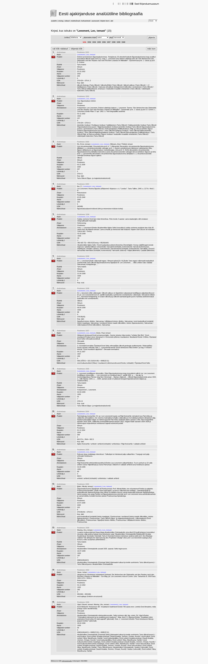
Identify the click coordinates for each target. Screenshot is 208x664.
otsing (60, 21)
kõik (84, 42)
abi (112, 21)
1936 (104, 42)
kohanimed (85, 21)
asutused (95, 21)
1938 (113, 42)
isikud (67, 21)
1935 (99, 42)
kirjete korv (104, 21)
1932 (89, 42)
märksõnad (75, 21)
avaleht (54, 21)
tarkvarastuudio (67, 661)
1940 (123, 42)
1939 (118, 42)
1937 (109, 42)
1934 (94, 42)
